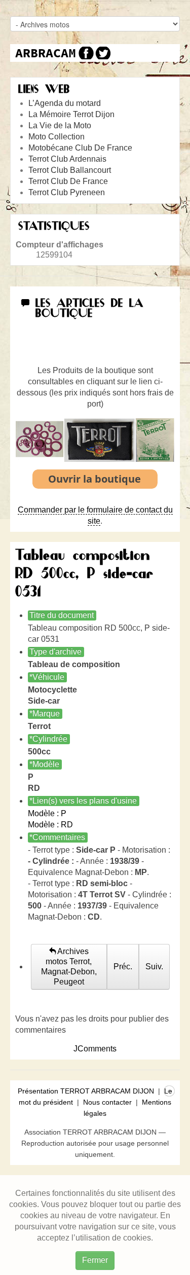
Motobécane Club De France (80, 147)
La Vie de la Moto (59, 125)
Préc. (122, 966)
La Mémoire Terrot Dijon (71, 114)
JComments (95, 1048)
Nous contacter (107, 1102)
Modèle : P (47, 813)
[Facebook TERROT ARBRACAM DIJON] (85, 53)
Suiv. (154, 966)
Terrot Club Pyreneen (66, 192)
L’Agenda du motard (64, 103)
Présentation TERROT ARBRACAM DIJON (86, 1091)
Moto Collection (56, 136)
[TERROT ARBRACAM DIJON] (45, 53)
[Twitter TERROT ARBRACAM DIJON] (102, 53)
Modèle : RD (50, 824)
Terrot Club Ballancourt (69, 170)
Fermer (95, 1260)
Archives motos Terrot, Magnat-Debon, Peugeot (69, 966)
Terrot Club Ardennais (67, 159)
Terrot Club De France (68, 181)
